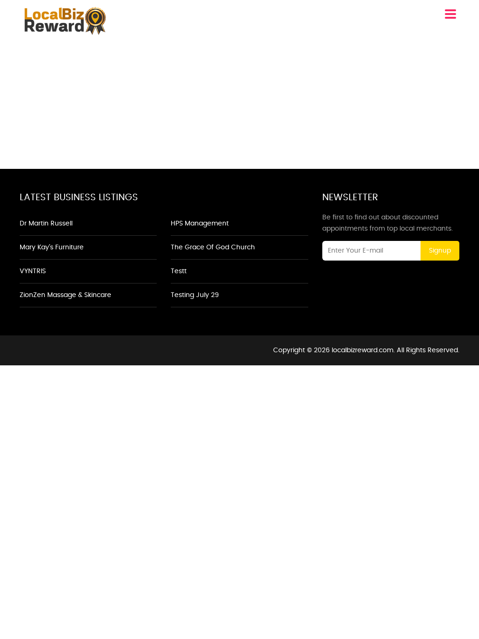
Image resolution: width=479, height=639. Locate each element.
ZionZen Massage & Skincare (65, 295)
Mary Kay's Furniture (52, 247)
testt (179, 271)
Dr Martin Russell (46, 223)
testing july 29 (195, 295)
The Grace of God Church (213, 247)
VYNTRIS (33, 271)
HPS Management (200, 223)
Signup (440, 250)
